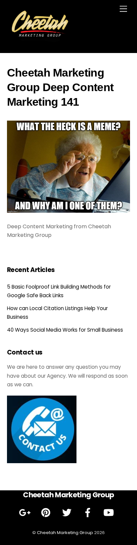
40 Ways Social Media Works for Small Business (65, 329)
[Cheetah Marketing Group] (40, 41)
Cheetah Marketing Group (65, 532)
